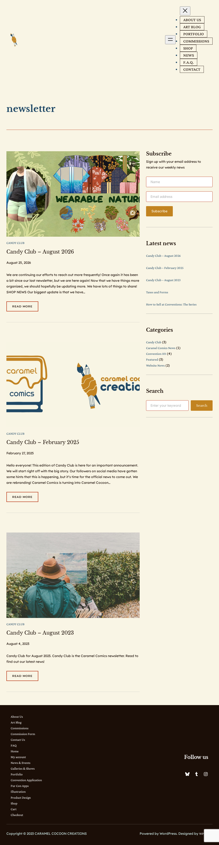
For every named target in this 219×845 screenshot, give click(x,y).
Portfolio (17, 774)
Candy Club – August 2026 (40, 252)
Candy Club (15, 243)
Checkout (17, 815)
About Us (17, 716)
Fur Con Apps (20, 786)
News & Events (20, 762)
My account (18, 757)
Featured (152, 359)
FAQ (13, 745)
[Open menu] (170, 39)
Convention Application (26, 780)
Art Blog (16, 722)
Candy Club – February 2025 (42, 442)
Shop (14, 803)
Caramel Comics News (160, 348)
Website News (155, 365)
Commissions (19, 728)
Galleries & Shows (23, 768)
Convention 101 (156, 353)
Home (15, 751)
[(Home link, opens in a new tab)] (14, 39)
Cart (13, 809)
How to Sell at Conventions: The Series (171, 304)
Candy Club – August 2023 (40, 633)
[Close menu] (185, 10)
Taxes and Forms (157, 292)
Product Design (21, 797)
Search (201, 405)
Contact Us (18, 739)
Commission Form (23, 734)
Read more (25, 307)
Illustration (18, 791)
